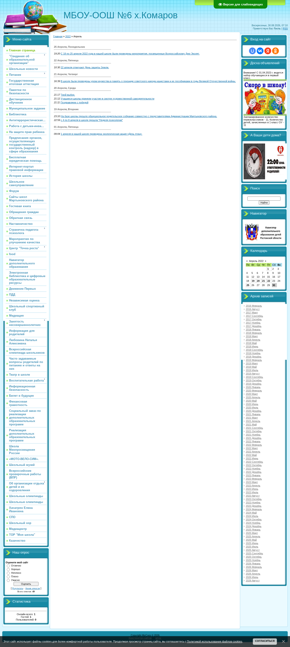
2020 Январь (253, 387)
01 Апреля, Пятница (66, 127)
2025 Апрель (253, 536)
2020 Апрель (253, 397)
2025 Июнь (252, 543)
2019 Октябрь (254, 380)
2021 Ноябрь (253, 434)
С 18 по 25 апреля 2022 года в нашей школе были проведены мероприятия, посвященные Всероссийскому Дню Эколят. (130, 53)
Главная (58, 36)
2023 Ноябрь (253, 502)
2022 (68, 36)
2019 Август (253, 373)
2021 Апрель (253, 421)
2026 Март (252, 570)
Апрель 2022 (256, 261)
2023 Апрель (253, 485)
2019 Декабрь (253, 383)
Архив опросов (32, 588)
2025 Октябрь (254, 556)
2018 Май (251, 343)
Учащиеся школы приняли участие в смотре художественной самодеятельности (107, 98)
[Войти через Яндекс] (267, 50)
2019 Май (251, 366)
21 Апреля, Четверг (66, 74)
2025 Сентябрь (254, 553)
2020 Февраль (254, 390)
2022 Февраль (254, 444)
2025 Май (251, 539)
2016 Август (253, 309)
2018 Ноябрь (253, 353)
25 (247, 285)
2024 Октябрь (254, 519)
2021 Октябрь (254, 431)
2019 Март (252, 363)
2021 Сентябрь (254, 428)
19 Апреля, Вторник (66, 109)
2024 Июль (252, 516)
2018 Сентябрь (254, 349)
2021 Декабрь (253, 438)
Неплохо (16, 572)
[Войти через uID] (252, 50)
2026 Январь (253, 563)
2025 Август (253, 550)
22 (268, 281)
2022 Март (252, 448)
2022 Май (251, 455)
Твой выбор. (68, 94)
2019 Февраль (254, 360)
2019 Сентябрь (254, 377)
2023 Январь (253, 475)
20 (258, 281)
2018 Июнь (252, 346)
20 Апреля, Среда (65, 88)
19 (253, 281)
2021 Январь (253, 414)
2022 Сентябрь (254, 461)
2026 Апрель (253, 573)
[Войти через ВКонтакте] (260, 50)
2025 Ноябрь (253, 560)
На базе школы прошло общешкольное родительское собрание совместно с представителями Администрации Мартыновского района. (139, 116)
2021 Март (252, 417)
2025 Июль (252, 546)
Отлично (16, 565)
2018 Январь (253, 329)
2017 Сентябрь (254, 316)
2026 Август (253, 580)
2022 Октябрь (254, 465)
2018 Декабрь (253, 356)
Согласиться (265, 641)
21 (263, 281)
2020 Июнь (252, 404)
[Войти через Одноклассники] (275, 50)
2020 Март (252, 394)
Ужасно (15, 580)
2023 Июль (252, 492)
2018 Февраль (254, 333)
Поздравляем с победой (74, 102)
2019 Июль (252, 370)
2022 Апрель (253, 451)
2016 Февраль (254, 305)
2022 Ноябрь (253, 468)
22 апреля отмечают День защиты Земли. (85, 67)
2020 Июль (252, 407)
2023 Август (253, 495)
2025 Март (252, 533)
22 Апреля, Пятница (66, 60)
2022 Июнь (252, 458)
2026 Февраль (254, 567)
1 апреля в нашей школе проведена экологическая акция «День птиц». (101, 134)
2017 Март (252, 312)
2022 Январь (253, 441)
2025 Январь (253, 529)
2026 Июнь (252, 577)
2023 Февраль (254, 478)
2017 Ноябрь (253, 322)
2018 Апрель (253, 339)
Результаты (17, 588)
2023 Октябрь (254, 499)
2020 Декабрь (253, 411)
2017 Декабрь (253, 326)
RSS (285, 28)
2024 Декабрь (253, 526)
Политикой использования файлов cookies (214, 641)
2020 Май (251, 400)
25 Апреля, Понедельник (69, 46)
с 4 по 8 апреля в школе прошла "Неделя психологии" (92, 120)
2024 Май (251, 512)
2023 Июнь (252, 489)
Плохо (14, 576)
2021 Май (251, 424)
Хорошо (15, 569)
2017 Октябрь (254, 319)
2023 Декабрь (253, 506)
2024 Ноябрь (253, 522)
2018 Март (252, 336)
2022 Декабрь (253, 472)
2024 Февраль (254, 509)
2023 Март (252, 482)
